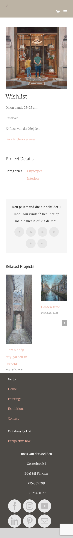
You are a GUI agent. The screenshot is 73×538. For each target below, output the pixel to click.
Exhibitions (16, 409)
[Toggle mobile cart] (58, 12)
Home (12, 389)
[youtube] (44, 506)
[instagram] (29, 506)
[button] (8, 323)
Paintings (14, 399)
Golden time (54, 287)
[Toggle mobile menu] (65, 12)
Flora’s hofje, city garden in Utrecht (18, 309)
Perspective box (19, 441)
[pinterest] (29, 521)
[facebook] (14, 506)
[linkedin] (14, 521)
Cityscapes (34, 171)
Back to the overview (20, 139)
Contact (13, 418)
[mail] (44, 521)
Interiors (33, 178)
